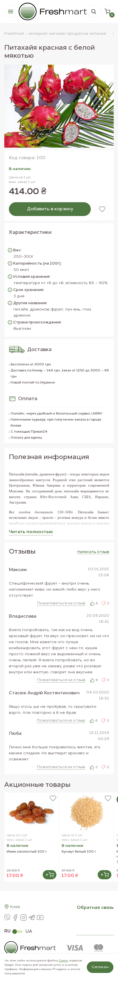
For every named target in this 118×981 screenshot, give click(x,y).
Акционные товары (37, 785)
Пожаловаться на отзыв (61, 603)
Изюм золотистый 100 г (27, 851)
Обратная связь (95, 907)
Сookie (63, 960)
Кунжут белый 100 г (79, 851)
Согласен (100, 967)
